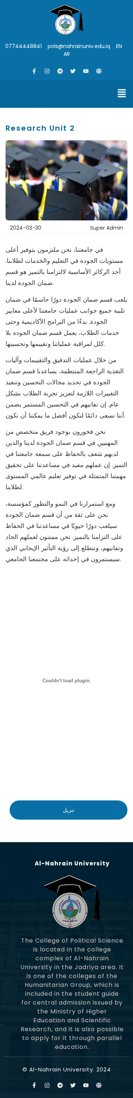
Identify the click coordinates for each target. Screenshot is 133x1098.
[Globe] (99, 70)
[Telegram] (60, 70)
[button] (122, 94)
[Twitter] (73, 70)
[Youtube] (86, 70)
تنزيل (68, 810)
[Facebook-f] (34, 70)
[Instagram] (47, 70)
